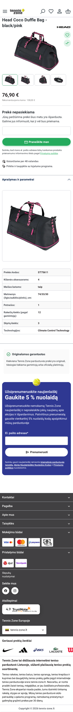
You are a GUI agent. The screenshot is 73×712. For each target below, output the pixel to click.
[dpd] (8, 563)
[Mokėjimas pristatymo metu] (47, 542)
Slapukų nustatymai (5, 574)
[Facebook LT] (5, 590)
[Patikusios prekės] (51, 11)
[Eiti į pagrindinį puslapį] (17, 11)
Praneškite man (39, 142)
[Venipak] (21, 563)
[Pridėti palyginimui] (67, 43)
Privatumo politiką (49, 153)
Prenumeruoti (39, 452)
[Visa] (8, 542)
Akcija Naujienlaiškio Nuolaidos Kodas (32, 465)
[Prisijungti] (59, 11)
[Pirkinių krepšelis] (68, 11)
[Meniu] (5, 11)
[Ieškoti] (42, 11)
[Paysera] (34, 542)
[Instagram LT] (14, 590)
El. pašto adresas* (16, 433)
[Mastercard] (21, 542)
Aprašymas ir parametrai (18, 179)
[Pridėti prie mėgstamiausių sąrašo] (67, 34)
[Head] (64, 26)
